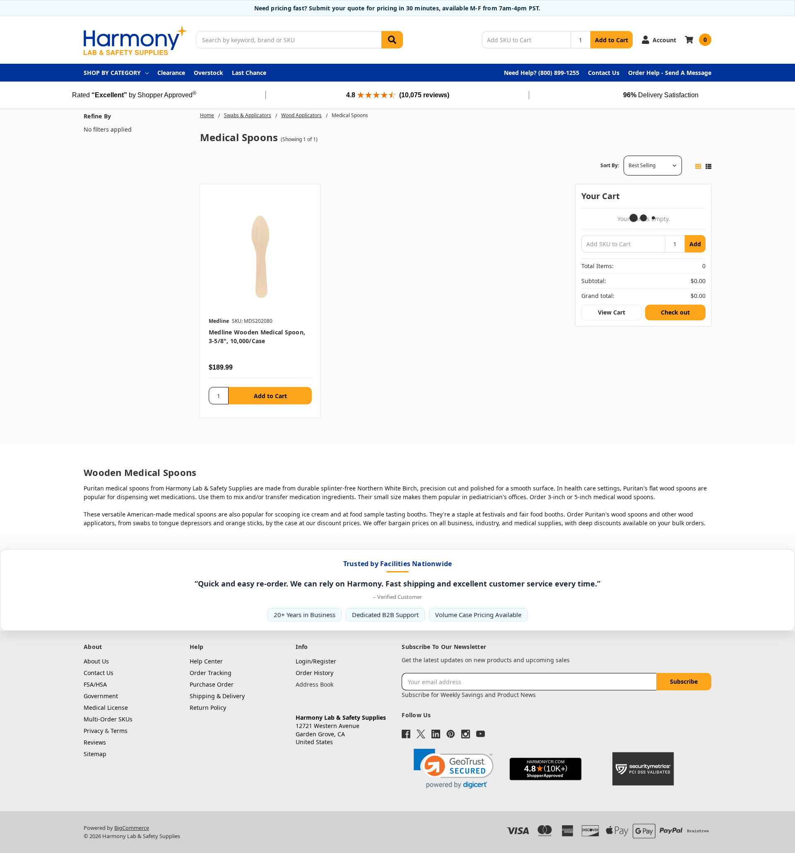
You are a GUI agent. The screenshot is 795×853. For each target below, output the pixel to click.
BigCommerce (131, 827)
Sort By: (609, 165)
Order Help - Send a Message (669, 73)
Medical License (106, 707)
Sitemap (95, 754)
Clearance (171, 73)
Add (695, 244)
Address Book (314, 684)
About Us (96, 661)
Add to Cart (611, 40)
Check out (675, 312)
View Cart (611, 312)
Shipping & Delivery (217, 696)
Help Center (206, 661)
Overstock (208, 73)
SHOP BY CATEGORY (112, 73)
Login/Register (316, 661)
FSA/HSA (95, 684)
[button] (453, 769)
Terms (119, 731)
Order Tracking (210, 673)
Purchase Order (212, 684)
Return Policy (208, 707)
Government (101, 696)
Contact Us (603, 73)
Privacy (93, 731)
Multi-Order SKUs (108, 719)
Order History (314, 673)
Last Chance (249, 73)
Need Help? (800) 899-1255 (541, 73)
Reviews (95, 742)
